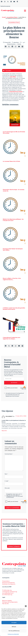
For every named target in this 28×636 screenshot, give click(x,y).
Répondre (4, 430)
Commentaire (9, 454)
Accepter (14, 622)
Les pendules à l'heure (12, 17)
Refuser (14, 626)
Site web (7, 488)
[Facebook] (1, 1)
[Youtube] (14, 1)
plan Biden (13, 76)
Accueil (4, 17)
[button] (26, 606)
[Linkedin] (11, 1)
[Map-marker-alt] (17, 1)
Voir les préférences (14, 630)
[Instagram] (4, 1)
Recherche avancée (5, 6)
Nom (6, 474)
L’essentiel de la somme (16, 91)
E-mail (7, 481)
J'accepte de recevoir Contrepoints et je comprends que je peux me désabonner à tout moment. (15, 395)
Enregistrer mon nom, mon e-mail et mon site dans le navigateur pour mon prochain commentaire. (14, 496)
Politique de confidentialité (13, 634)
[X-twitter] (7, 1)
